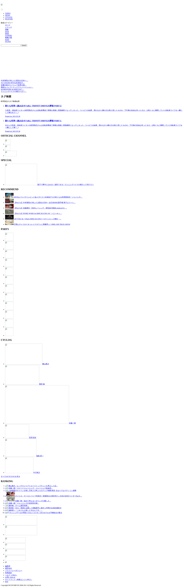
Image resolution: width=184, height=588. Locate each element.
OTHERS (8, 35)
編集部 (7, 566)
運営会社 (8, 568)
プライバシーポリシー (13, 570)
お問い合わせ (10, 577)
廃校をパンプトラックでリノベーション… (17, 87)
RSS (6, 582)
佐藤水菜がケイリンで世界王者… (13, 85)
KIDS (7, 40)
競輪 (7, 29)
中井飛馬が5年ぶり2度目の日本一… (14, 80)
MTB (7, 32)
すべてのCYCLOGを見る (10, 476)
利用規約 (8, 573)
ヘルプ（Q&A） (11, 575)
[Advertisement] (92, 63)
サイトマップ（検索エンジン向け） (18, 579)
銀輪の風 (8, 37)
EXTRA (8, 41)
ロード (7, 25)
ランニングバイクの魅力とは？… (13, 91)
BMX (7, 33)
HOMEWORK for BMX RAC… (12, 89)
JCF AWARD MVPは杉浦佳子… (13, 83)
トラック (8, 27)
